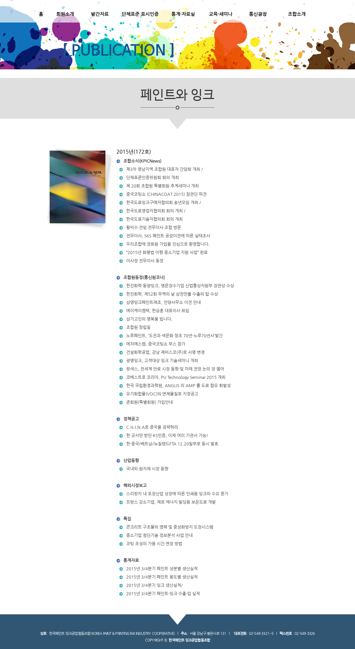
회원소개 (65, 14)
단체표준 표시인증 (140, 14)
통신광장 (258, 14)
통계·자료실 (183, 14)
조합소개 (297, 14)
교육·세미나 (220, 14)
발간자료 (100, 14)
